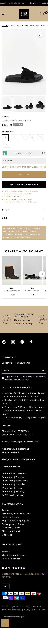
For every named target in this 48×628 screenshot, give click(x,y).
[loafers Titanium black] (32, 270)
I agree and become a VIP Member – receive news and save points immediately (25, 378)
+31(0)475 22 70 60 (11, 234)
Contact (6, 510)
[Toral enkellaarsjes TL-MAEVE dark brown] (11, 270)
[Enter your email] (43, 370)
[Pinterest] (24, 342)
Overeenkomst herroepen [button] (14, 617)
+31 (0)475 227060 (19, 431)
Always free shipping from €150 (18, 194)
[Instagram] (15, 342)
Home (5, 25)
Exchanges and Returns (14, 524)
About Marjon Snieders (13, 555)
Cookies (41, 610)
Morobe (5, 117)
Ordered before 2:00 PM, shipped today (21, 191)
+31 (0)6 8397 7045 (22, 237)
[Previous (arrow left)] (6, 274)
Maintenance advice (12, 531)
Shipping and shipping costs (16, 520)
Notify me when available (24, 184)
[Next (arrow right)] (42, 274)
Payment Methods (11, 527)
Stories (5, 551)
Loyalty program (10, 517)
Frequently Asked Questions (16, 513)
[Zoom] (40, 34)
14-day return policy (13, 196)
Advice (5, 218)
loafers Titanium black (32, 290)
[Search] (40, 13)
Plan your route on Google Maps (18, 459)
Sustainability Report (12, 558)
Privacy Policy (30, 610)
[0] (44, 13)
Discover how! (39, 167)
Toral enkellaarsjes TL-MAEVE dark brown (11, 290)
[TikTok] (34, 342)
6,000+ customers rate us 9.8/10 (18, 199)
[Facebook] (6, 342)
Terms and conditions (11, 610)
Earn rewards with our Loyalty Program (21, 202)
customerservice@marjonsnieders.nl (20, 441)
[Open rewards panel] (5, 623)
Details (5, 210)
